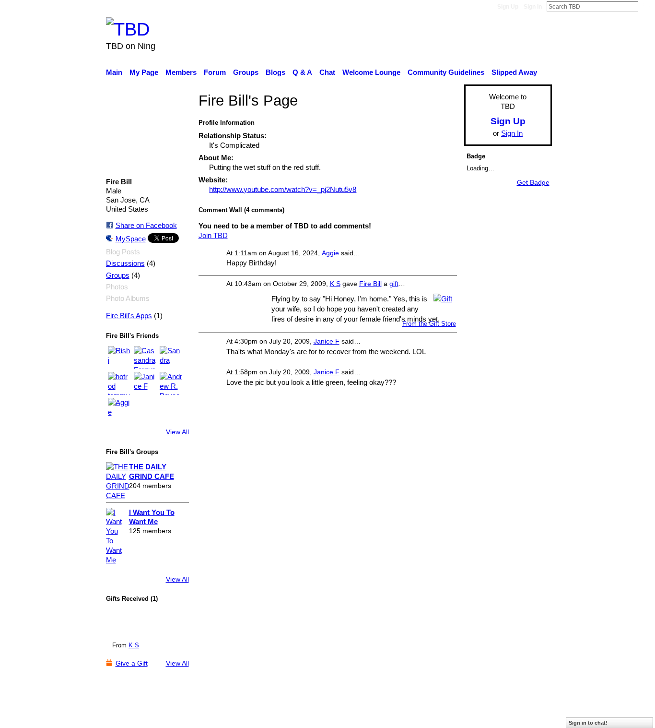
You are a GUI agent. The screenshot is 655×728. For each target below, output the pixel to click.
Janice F (326, 341)
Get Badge (533, 182)
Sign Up (507, 6)
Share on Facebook (146, 225)
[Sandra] (171, 357)
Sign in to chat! (588, 723)
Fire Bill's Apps (129, 316)
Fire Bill (370, 283)
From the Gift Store (429, 323)
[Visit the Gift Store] (442, 298)
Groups (117, 275)
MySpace (131, 239)
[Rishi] (119, 357)
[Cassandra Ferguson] (145, 357)
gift (393, 283)
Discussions (125, 263)
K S (134, 645)
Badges (418, 715)
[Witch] (126, 623)
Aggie (330, 253)
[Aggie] (119, 409)
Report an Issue (464, 715)
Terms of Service (525, 715)
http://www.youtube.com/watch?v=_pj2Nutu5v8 (282, 189)
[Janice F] (145, 383)
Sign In (533, 6)
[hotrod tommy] (119, 383)
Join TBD (213, 235)
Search (646, 6)
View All (177, 432)
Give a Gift (132, 663)
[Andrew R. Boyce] (171, 383)
